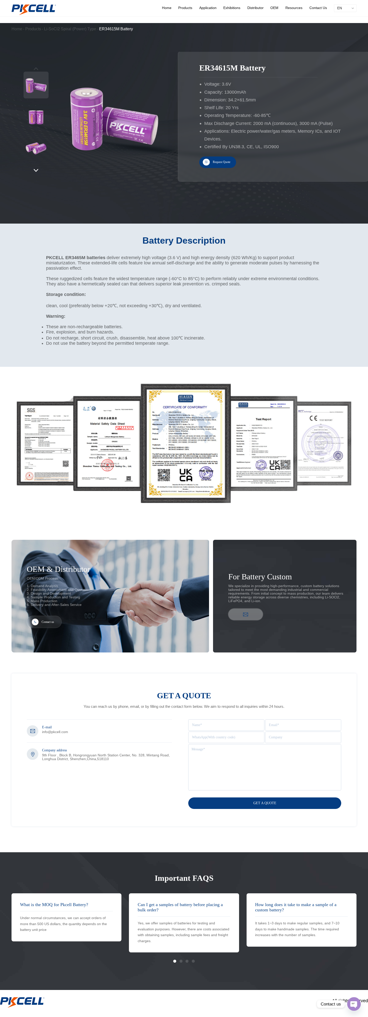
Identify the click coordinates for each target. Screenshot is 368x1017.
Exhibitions (231, 8)
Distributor (255, 8)
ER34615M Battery (116, 29)
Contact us (48, 622)
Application (208, 8)
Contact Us (318, 8)
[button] (36, 170)
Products (185, 8)
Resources (293, 8)
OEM (274, 8)
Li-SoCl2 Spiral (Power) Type (70, 29)
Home (166, 8)
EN (339, 8)
